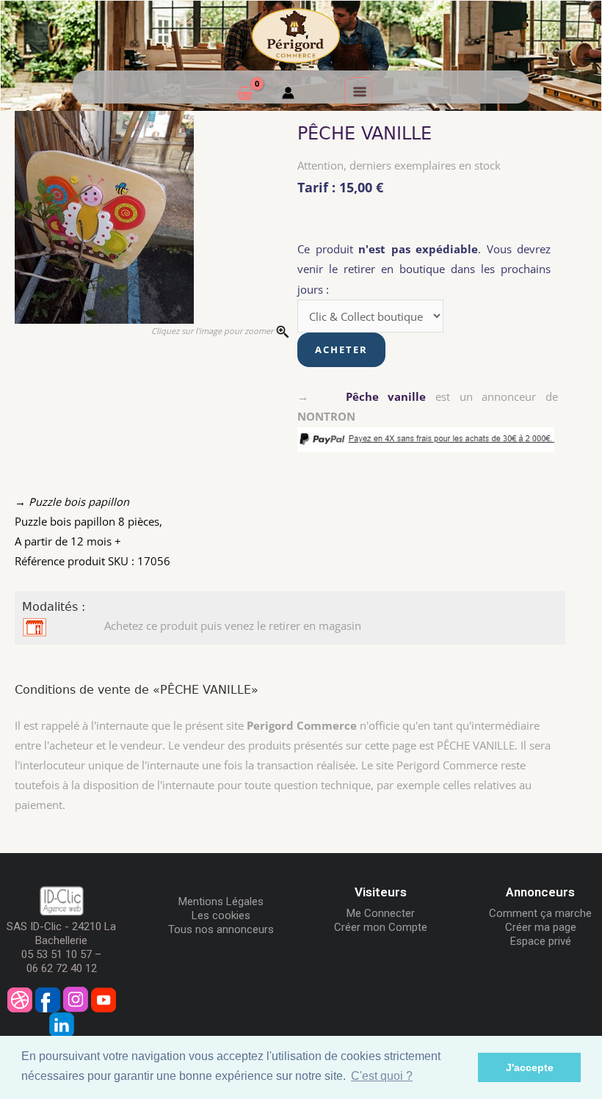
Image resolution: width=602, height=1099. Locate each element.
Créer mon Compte (380, 927)
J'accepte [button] (530, 1067)
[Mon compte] (288, 94)
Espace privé (540, 941)
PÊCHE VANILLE (364, 133)
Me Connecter (381, 913)
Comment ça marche (540, 913)
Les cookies (221, 915)
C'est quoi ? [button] (382, 1076)
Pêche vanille (386, 396)
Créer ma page (540, 927)
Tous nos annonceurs (221, 929)
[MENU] (358, 91)
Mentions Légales (221, 901)
